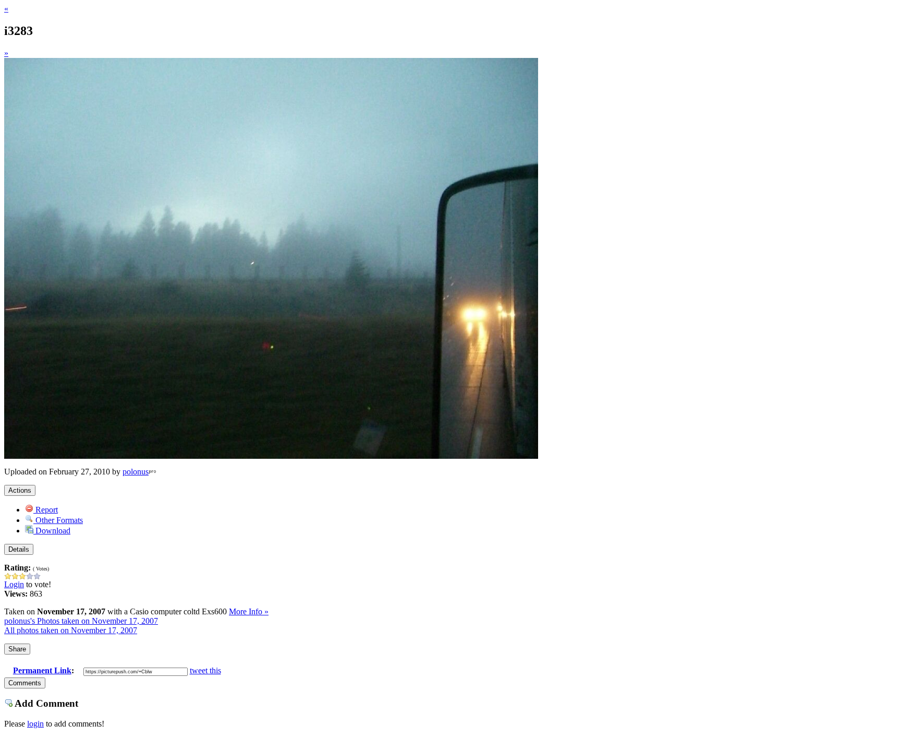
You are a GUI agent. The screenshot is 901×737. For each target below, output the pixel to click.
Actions (19, 490)
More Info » (249, 611)
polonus (136, 471)
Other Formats (58, 520)
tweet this (205, 670)
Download (51, 530)
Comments (24, 683)
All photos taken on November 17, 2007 (70, 630)
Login (14, 584)
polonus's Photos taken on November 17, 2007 (81, 620)
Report (45, 509)
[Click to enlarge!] (271, 455)
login (35, 723)
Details (18, 549)
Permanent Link (42, 670)
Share (17, 649)
